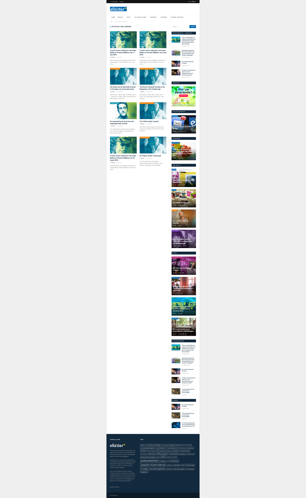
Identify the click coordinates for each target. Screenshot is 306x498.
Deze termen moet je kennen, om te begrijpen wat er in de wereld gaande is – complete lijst (183, 152)
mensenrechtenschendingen (148, 457)
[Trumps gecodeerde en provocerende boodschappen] (176, 391)
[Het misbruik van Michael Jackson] (184, 266)
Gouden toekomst (177, 17)
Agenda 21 (143, 445)
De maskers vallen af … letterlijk (181, 222)
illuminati (152, 454)
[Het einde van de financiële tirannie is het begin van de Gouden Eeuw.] (123, 76)
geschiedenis (176, 451)
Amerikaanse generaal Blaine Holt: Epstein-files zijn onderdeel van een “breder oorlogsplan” (188, 53)
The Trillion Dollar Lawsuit (149, 121)
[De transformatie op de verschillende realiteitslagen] (184, 327)
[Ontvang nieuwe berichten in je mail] (184, 124)
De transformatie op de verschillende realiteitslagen (183, 330)
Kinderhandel (175, 277)
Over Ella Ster (114, 1)
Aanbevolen (188, 33)
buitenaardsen (180, 445)
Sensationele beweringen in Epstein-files (183, 181)
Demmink (143, 451)
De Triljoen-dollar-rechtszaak (150, 156)
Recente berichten (178, 33)
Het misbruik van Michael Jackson (182, 269)
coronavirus (172, 448)
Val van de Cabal (140, 17)
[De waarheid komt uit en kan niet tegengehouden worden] (123, 110)
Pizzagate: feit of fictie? (181, 203)
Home (113, 17)
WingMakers (144, 472)
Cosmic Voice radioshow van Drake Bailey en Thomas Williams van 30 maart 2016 (123, 158)
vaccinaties (169, 469)
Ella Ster (113, 57)
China (186, 445)
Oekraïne (169, 457)
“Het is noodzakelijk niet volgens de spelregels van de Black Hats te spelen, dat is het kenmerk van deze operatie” (189, 41)
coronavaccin (161, 448)
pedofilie (175, 457)
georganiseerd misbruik (166, 451)
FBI (158, 451)
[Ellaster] (118, 9)
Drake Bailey (114, 32)
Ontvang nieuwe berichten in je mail (183, 128)
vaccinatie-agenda (156, 469)
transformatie (190, 465)
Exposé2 (153, 451)
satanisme (169, 465)
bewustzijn (172, 445)
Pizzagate (162, 461)
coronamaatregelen (147, 448)
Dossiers (164, 17)
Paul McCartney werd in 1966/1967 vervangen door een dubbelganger (182, 241)
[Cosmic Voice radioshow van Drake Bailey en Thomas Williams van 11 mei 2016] (123, 39)
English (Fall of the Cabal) (147, 68)
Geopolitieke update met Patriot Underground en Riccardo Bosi (182, 309)
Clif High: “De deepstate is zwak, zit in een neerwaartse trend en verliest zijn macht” (188, 73)
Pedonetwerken (176, 257)
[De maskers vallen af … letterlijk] (184, 218)
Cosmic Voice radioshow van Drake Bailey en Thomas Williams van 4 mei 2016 (153, 52)
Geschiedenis (175, 230)
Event (149, 451)
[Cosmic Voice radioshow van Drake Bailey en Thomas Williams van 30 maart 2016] (123, 145)
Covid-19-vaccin (182, 448)
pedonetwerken (149, 460)
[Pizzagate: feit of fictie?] (184, 198)
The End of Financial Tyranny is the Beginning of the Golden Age (152, 88)
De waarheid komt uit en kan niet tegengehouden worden (122, 122)
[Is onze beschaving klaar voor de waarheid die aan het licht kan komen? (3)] (176, 425)
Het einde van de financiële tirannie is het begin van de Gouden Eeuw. (123, 88)
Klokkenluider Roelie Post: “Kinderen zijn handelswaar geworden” (183, 288)
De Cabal (174, 210)
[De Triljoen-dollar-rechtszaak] (153, 145)
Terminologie (175, 142)
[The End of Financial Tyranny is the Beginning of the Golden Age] (153, 76)
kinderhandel (174, 454)
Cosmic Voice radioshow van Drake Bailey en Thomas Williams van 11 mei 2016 (123, 52)
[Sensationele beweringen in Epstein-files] (184, 178)
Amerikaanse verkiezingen (154, 445)
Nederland (175, 116)
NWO (163, 457)
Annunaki (165, 445)
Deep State (190, 448)
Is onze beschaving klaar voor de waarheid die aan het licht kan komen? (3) (188, 424)
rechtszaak (174, 461)
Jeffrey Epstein (162, 454)
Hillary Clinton (144, 454)
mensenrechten (190, 454)
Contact (121, 1)
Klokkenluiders (115, 103)
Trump (144, 468)
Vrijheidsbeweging (115, 68)
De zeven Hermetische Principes (188, 62)
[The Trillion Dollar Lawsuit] (153, 110)
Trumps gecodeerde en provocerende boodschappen (188, 391)
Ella (173, 293)
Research (153, 17)
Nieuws (120, 17)
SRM (183, 465)
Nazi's (158, 457)
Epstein (174, 169)
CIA (190, 445)
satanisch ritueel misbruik (153, 464)
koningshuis (182, 454)
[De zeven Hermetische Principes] (176, 64)
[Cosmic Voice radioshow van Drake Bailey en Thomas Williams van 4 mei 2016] (153, 39)
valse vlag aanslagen (179, 469)
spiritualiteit (177, 465)
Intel (128, 17)
